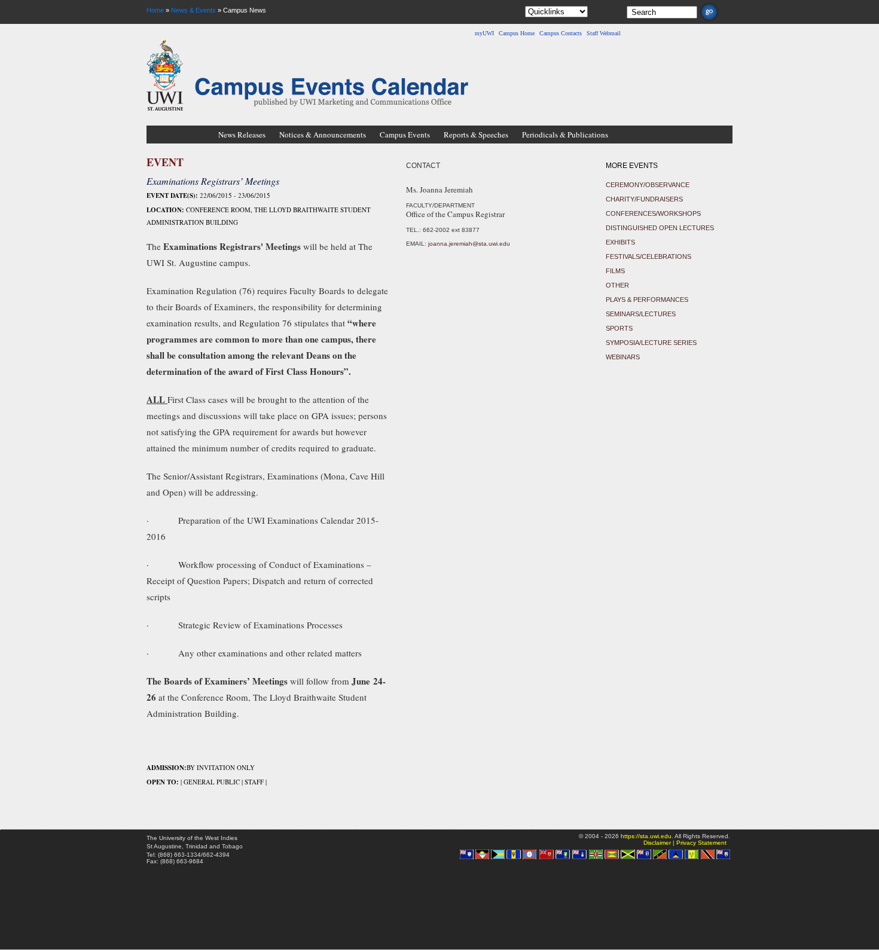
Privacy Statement (701, 842)
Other (617, 285)
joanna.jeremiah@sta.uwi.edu (469, 243)
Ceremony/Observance (647, 184)
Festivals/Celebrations (648, 256)
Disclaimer (657, 842)
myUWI (484, 33)
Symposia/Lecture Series (651, 342)
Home (155, 10)
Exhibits (620, 242)
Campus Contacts (560, 33)
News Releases (241, 134)
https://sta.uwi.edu (646, 836)
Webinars (623, 357)
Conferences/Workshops (653, 213)
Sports (619, 328)
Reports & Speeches (476, 134)
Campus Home (517, 33)
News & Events (193, 10)
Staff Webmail (604, 33)
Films (615, 270)
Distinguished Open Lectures (660, 227)
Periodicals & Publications (565, 134)
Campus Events (405, 134)
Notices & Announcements (322, 134)
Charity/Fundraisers (644, 199)
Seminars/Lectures (641, 313)
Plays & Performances (647, 299)
